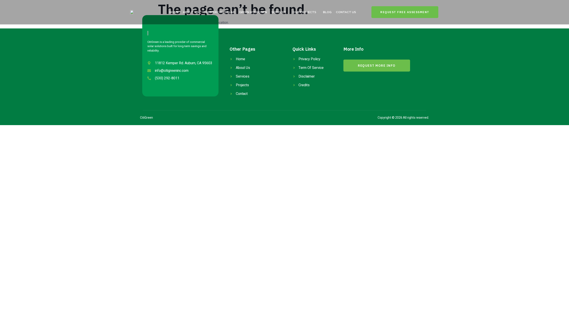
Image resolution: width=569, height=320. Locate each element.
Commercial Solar (219, 12)
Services (278, 12)
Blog (327, 12)
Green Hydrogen (253, 12)
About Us (191, 12)
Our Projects (304, 12)
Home (173, 12)
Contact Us (346, 12)
